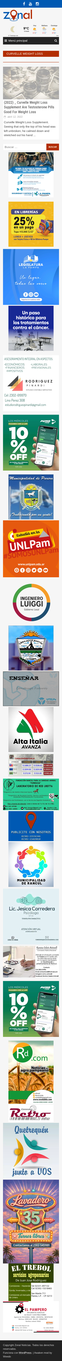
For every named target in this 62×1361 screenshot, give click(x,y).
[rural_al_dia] (31, 1072)
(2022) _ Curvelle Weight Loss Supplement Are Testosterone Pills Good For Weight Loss (29, 107)
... (34, 135)
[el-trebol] (31, 1282)
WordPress (25, 1352)
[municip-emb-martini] (31, 648)
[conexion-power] (31, 1113)
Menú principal (17, 40)
